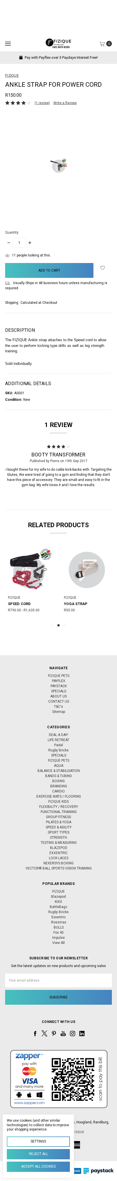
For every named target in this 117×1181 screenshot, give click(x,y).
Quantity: (12, 232)
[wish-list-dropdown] (102, 267)
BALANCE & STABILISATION (58, 771)
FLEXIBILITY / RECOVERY (58, 807)
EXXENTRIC (58, 853)
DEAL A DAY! (58, 735)
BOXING (58, 781)
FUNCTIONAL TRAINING (59, 812)
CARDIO (58, 791)
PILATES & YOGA (58, 822)
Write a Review (65, 103)
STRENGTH (58, 838)
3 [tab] (65, 625)
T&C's (58, 707)
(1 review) (42, 103)
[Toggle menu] (8, 43)
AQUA (58, 766)
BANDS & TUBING (58, 776)
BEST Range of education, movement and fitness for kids (66, 57)
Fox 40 (58, 933)
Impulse (58, 938)
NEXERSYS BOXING (58, 863)
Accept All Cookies (38, 1166)
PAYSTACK (59, 686)
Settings (38, 1141)
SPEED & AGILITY (59, 827)
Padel (58, 745)
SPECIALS (58, 691)
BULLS (59, 927)
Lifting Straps (87, 604)
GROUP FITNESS (58, 817)
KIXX (58, 902)
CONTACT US (58, 701)
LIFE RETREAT (58, 740)
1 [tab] (52, 625)
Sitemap (58, 712)
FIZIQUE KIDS (58, 802)
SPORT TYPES (58, 832)
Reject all (38, 1154)
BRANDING (58, 786)
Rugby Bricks (58, 750)
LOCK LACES (58, 858)
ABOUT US (58, 696)
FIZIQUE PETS (58, 676)
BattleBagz (58, 907)
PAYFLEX (58, 681)
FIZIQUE (58, 891)
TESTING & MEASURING (59, 843)
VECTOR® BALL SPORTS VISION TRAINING (59, 868)
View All (58, 943)
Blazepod (58, 897)
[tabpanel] (38, 582)
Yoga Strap (27, 604)
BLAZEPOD (58, 848)
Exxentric (58, 917)
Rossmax (58, 922)
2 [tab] (58, 625)
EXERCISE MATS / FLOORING (58, 796)
